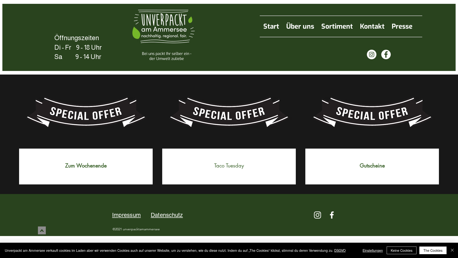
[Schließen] (452, 250)
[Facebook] (386, 54)
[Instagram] (371, 54)
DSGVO (340, 250)
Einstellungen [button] (373, 250)
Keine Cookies (401, 250)
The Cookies (432, 250)
